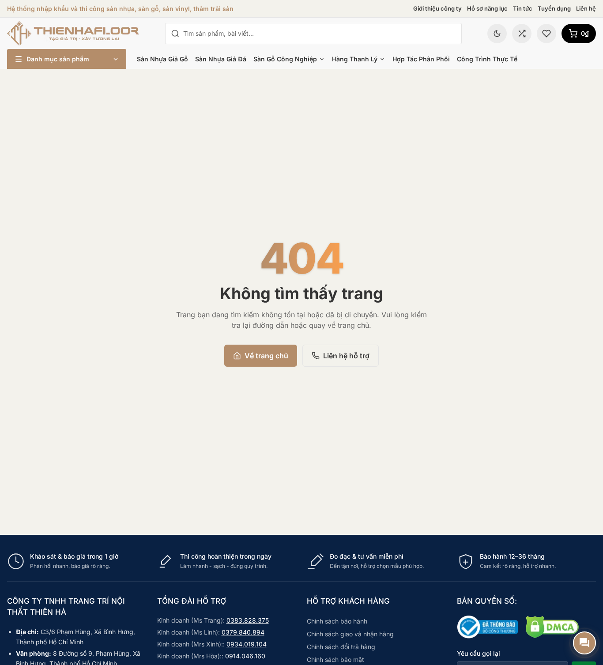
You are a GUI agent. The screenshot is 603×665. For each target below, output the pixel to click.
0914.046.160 (245, 656)
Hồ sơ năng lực (487, 8)
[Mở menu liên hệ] (584, 642)
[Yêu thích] (546, 33)
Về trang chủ (266, 355)
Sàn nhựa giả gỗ (162, 59)
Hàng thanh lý (354, 59)
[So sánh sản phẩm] (521, 33)
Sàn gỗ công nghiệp (285, 59)
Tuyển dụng (554, 8)
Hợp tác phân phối (421, 59)
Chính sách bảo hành (337, 621)
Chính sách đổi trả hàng (341, 646)
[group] (301, 561)
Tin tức (522, 8)
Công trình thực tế (487, 59)
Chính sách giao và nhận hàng (350, 634)
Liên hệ (586, 8)
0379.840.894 (243, 632)
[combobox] (319, 33)
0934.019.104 (246, 644)
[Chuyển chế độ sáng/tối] (497, 33)
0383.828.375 (247, 620)
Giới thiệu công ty (437, 8)
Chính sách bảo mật (335, 659)
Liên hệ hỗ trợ (346, 355)
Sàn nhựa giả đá (220, 59)
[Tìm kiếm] (175, 33)
